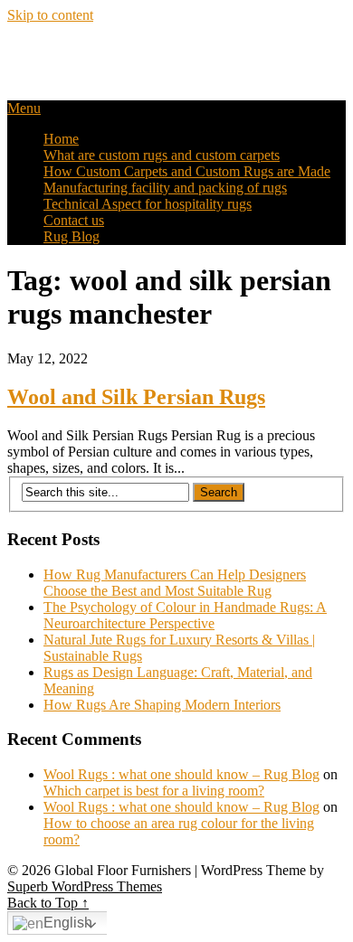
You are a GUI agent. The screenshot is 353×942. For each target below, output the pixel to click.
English (67, 922)
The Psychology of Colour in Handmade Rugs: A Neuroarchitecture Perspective (185, 615)
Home (61, 138)
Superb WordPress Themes (84, 886)
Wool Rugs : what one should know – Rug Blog (181, 774)
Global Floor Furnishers (120, 53)
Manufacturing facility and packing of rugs (165, 187)
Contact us (73, 220)
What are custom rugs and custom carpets (161, 155)
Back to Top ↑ (48, 902)
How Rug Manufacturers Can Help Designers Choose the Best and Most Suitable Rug (174, 582)
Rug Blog (71, 236)
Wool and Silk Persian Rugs (136, 397)
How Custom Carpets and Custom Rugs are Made (186, 171)
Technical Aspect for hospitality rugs (147, 204)
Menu (24, 108)
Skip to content (50, 15)
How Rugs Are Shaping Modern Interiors (162, 704)
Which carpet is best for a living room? (153, 790)
